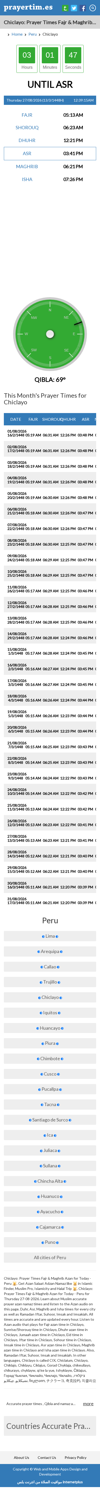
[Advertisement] (50, 243)
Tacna (50, 1104)
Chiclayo (50, 997)
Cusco (50, 1074)
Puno (50, 1242)
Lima (50, 936)
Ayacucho (50, 1211)
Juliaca (50, 1150)
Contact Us (47, 1457)
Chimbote (50, 1058)
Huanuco (50, 1196)
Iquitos (50, 1012)
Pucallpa (50, 1089)
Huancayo (50, 1028)
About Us (21, 1457)
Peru (32, 34)
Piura (50, 1043)
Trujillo (50, 982)
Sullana (50, 1165)
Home (17, 34)
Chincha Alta (50, 1181)
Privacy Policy (75, 1457)
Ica (50, 1135)
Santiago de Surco (50, 1119)
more (88, 1403)
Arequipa (50, 951)
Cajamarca (50, 1227)
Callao (50, 966)
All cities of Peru (50, 1257)
